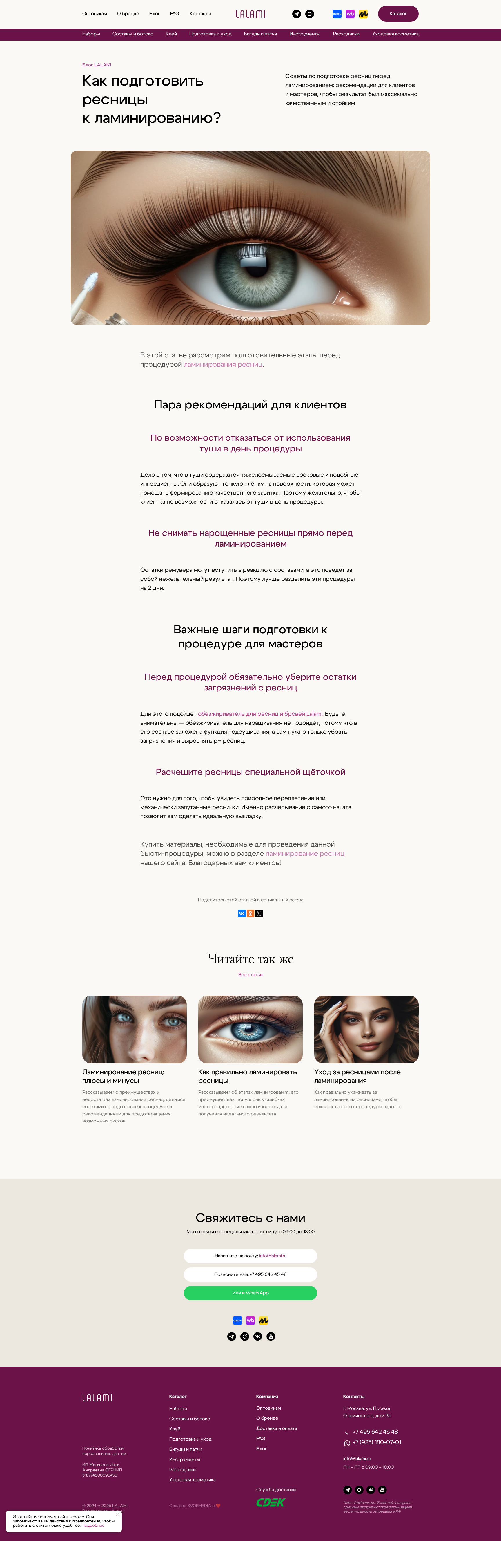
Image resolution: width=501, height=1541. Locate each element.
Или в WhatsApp (251, 1293)
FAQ (174, 13)
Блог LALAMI (96, 65)
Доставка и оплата (276, 1428)
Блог (154, 13)
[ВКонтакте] (242, 913)
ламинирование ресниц (305, 853)
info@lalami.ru (272, 1256)
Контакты (200, 13)
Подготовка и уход (210, 34)
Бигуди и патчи (260, 34)
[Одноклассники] (250, 913)
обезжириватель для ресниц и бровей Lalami (260, 714)
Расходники (346, 34)
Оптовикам (94, 13)
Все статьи (250, 974)
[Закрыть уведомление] (117, 1515)
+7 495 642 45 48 (375, 1432)
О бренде (128, 13)
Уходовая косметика (395, 34)
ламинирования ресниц (223, 364)
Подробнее (93, 1526)
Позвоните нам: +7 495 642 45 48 (250, 1274)
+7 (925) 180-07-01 (377, 1442)
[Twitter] (259, 913)
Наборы (91, 34)
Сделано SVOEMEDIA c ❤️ (195, 1506)
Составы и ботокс (132, 34)
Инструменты (305, 34)
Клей (171, 34)
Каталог (398, 13)
